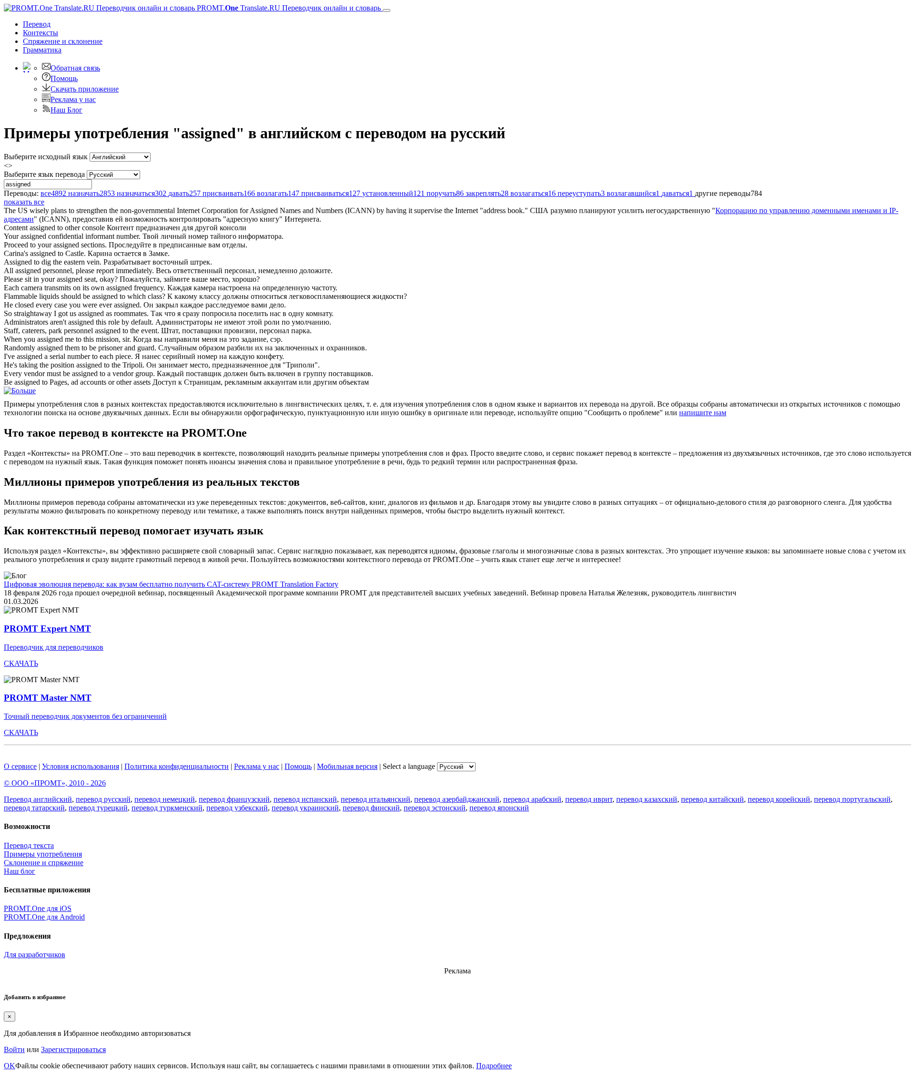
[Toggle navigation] (386, 10)
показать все (24, 202)
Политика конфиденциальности (176, 766)
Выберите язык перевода (44, 174)
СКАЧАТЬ (21, 663)
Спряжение (62, 41)
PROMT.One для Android (44, 917)
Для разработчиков (34, 955)
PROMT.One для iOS (37, 908)
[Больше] (20, 391)
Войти (14, 1049)
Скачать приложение (85, 89)
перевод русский (103, 799)
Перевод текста (29, 845)
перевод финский (371, 808)
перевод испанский (305, 799)
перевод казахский (646, 799)
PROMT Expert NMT (47, 629)
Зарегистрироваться (73, 1049)
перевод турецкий (98, 808)
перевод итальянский (375, 799)
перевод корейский (779, 799)
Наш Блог (66, 110)
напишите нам (702, 413)
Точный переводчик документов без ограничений (85, 716)
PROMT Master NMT (48, 698)
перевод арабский (532, 799)
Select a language (409, 766)
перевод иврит (588, 799)
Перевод (37, 24)
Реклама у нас (73, 99)
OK (9, 1066)
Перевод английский (38, 799)
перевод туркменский (167, 808)
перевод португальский (852, 799)
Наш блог (19, 871)
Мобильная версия (347, 766)
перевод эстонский (435, 808)
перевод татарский (34, 808)
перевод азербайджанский (456, 799)
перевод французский (234, 799)
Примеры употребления (43, 854)
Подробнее (494, 1066)
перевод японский (499, 808)
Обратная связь (75, 68)
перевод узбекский (237, 808)
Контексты (40, 33)
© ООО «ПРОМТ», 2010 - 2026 (55, 783)
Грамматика (42, 50)
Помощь (64, 78)
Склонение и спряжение (43, 863)
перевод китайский (712, 799)
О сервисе (20, 766)
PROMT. (288, 8)
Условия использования (80, 766)
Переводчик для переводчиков (53, 647)
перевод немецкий (164, 799)
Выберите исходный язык (46, 157)
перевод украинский (305, 808)
